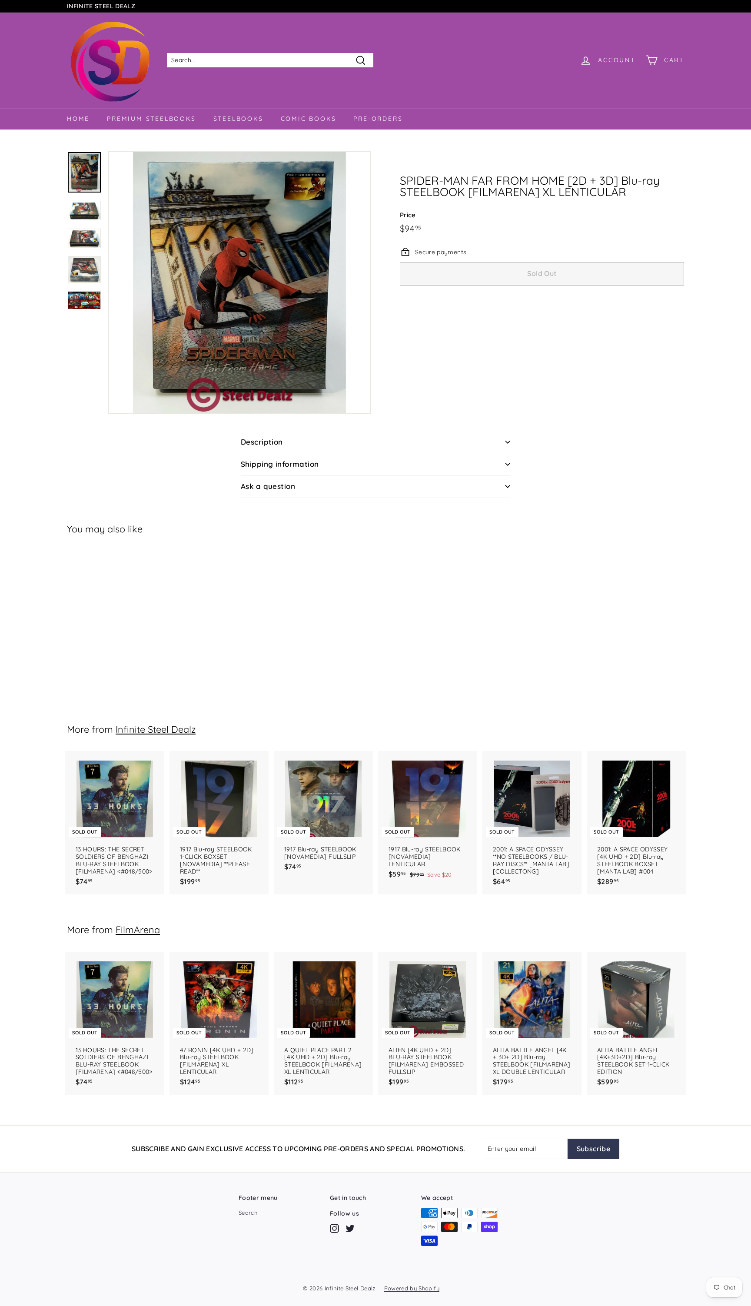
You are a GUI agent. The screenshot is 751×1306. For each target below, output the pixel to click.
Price (408, 215)
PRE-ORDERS (377, 119)
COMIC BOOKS (308, 119)
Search (248, 1212)
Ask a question (268, 486)
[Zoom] (239, 282)
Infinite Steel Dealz (156, 729)
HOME (78, 119)
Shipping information (280, 464)
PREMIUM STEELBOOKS (151, 119)
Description (262, 441)
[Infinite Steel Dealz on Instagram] (334, 1228)
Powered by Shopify (411, 1288)
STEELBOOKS (238, 119)
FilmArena (138, 929)
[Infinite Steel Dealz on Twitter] (350, 1228)
